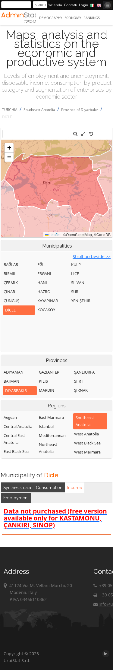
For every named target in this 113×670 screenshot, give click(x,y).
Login (83, 5)
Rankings (91, 17)
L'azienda (54, 5)
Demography (50, 17)
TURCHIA (9, 109)
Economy (72, 17)
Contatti (70, 5)
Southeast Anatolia (39, 109)
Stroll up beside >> (92, 256)
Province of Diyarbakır (79, 109)
